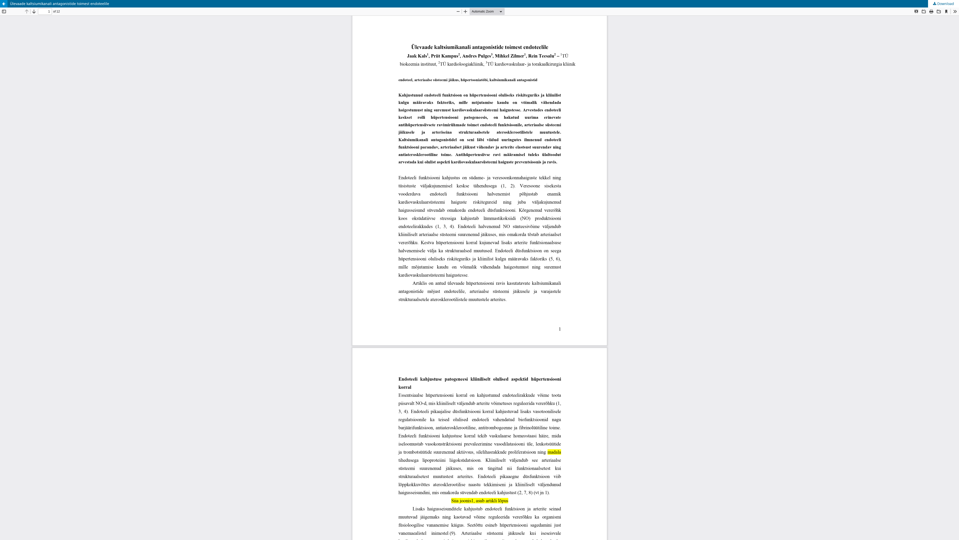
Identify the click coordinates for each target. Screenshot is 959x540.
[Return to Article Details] (3, 4)
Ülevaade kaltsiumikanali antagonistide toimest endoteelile (59, 3)
